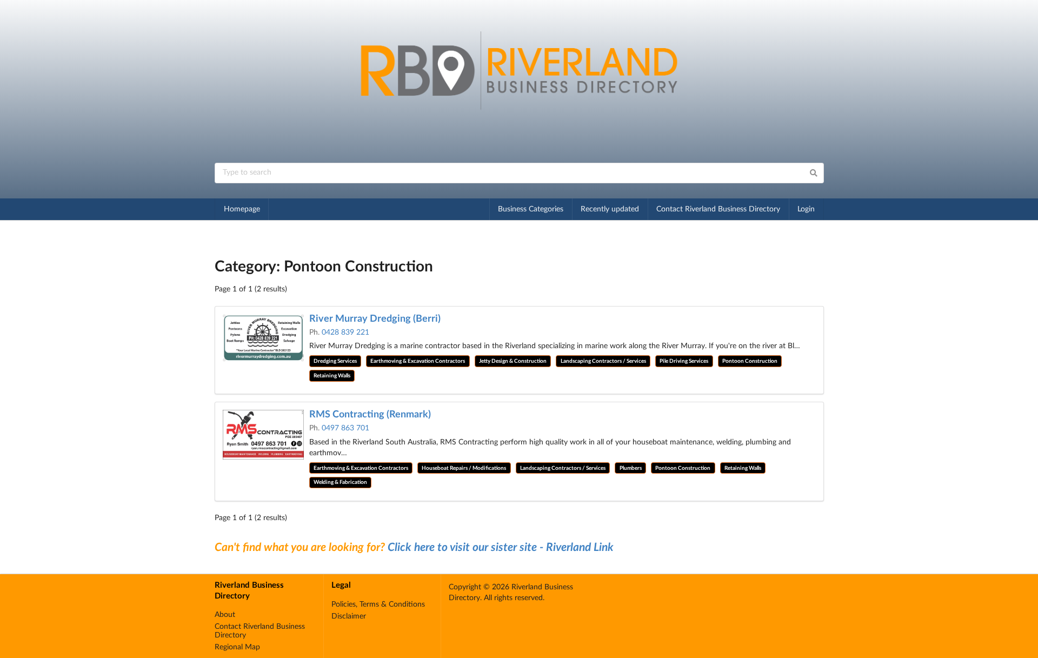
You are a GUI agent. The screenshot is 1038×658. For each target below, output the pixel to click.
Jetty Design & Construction (513, 361)
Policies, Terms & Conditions (378, 604)
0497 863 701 (345, 428)
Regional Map (237, 647)
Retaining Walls (332, 375)
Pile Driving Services (684, 361)
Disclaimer (348, 616)
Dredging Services (335, 361)
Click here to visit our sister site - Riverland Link (501, 547)
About (225, 615)
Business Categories (530, 209)
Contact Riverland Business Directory (718, 209)
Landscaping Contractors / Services (603, 361)
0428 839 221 (345, 332)
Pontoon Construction (749, 361)
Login (806, 209)
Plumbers (631, 468)
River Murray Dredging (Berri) (375, 319)
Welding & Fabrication (340, 482)
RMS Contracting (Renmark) (370, 415)
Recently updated (610, 209)
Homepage (242, 209)
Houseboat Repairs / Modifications (464, 468)
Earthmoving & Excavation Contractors (417, 361)
